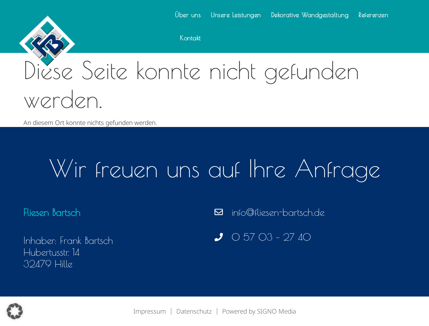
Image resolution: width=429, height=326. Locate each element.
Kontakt (190, 38)
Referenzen (373, 14)
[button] (14, 311)
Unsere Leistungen (236, 14)
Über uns (188, 14)
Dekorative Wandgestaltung (310, 14)
